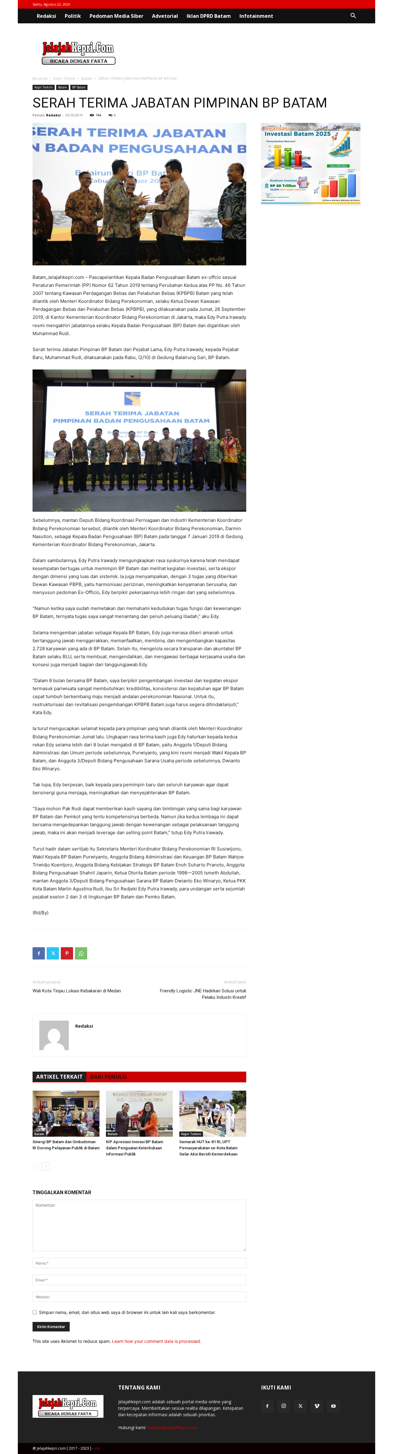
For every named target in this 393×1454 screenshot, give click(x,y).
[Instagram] (284, 1406)
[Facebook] (39, 953)
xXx (97, 1448)
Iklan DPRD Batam (209, 16)
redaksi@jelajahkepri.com (172, 1427)
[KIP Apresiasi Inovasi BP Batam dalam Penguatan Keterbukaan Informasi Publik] (139, 1114)
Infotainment (256, 16)
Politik (73, 16)
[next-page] (46, 1166)
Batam (86, 78)
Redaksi (46, 16)
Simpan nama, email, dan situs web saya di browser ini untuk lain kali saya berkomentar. (127, 1312)
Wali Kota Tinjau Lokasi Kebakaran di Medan (77, 991)
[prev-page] (36, 1166)
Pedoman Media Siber (116, 16)
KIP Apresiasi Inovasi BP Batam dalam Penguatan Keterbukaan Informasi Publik (134, 1147)
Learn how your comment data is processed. (156, 1341)
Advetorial (165, 16)
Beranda (40, 78)
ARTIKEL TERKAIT (59, 1076)
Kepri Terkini (64, 78)
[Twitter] (53, 953)
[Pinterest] (67, 953)
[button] (353, 16)
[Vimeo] (317, 1406)
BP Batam (79, 87)
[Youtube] (333, 1406)
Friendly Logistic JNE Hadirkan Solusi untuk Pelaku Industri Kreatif (203, 994)
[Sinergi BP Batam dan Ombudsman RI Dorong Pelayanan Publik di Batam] (66, 1114)
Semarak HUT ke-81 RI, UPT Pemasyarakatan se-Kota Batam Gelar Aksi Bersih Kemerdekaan (208, 1147)
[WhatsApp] (81, 953)
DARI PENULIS (108, 1076)
